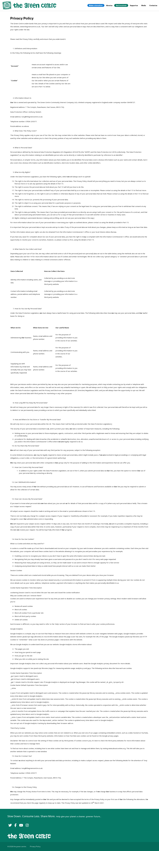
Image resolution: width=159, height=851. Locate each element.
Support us (134, 5)
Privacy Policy (35, 846)
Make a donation (96, 5)
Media (143, 5)
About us (109, 5)
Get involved (121, 5)
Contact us (153, 5)
